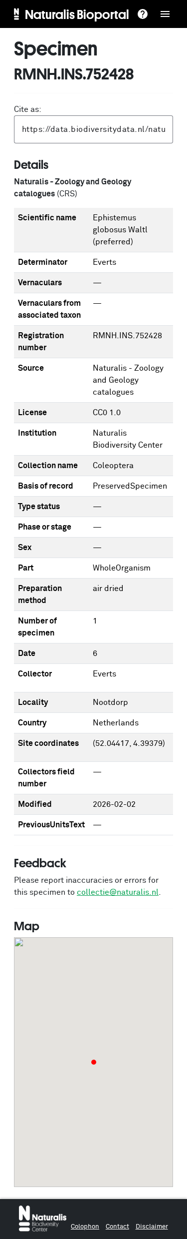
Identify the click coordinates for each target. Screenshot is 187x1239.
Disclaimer (152, 1227)
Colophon (85, 1227)
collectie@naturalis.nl (118, 892)
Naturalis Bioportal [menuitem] (77, 14)
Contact (117, 1227)
